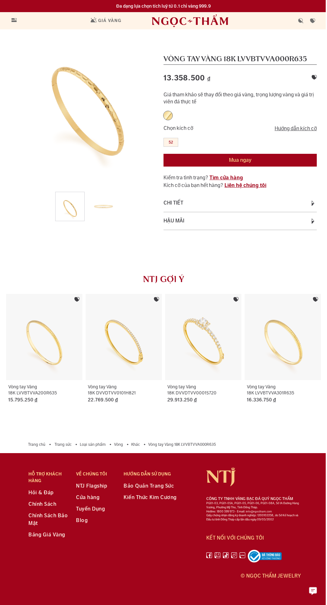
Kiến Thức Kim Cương (150, 498)
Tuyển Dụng (90, 509)
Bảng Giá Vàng (46, 535)
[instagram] (234, 557)
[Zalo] (217, 557)
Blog (81, 521)
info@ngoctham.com (259, 511)
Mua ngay (240, 160)
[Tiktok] (226, 557)
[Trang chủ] (203, 21)
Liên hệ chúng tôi (245, 186)
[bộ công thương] (265, 557)
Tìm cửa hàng (226, 178)
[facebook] (209, 557)
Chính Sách (42, 504)
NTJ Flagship (91, 486)
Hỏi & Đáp (41, 493)
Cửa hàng (87, 498)
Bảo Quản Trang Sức (149, 486)
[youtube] (242, 557)
